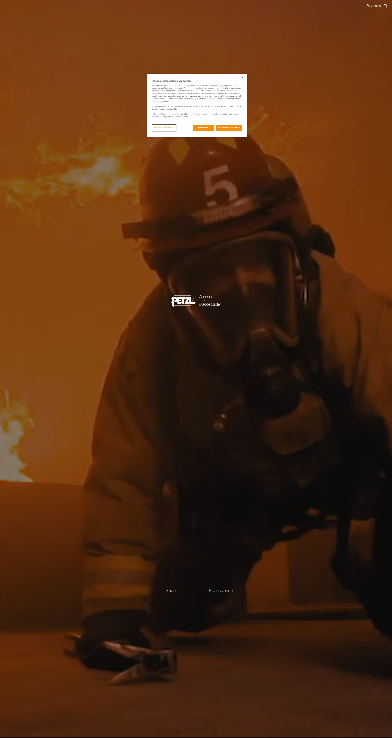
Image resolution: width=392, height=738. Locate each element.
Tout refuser (203, 128)
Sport (171, 591)
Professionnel (221, 591)
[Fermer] (242, 77)
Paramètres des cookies (164, 128)
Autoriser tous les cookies (229, 128)
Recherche (374, 6)
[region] (197, 105)
